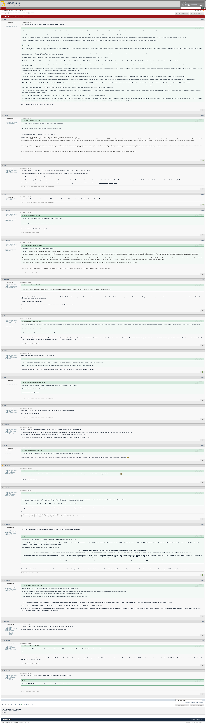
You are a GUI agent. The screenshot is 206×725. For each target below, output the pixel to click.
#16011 (202, 405)
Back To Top (4, 722)
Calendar (14, 8)
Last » (32, 13)
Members (9, 8)
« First (10, 13)
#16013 (202, 445)
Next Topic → (201, 702)
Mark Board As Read (25, 722)
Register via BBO (186, 5)
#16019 (202, 640)
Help (202, 5)
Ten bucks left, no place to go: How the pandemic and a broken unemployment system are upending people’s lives (47, 410)
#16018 (202, 621)
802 (24, 13)
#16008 (202, 316)
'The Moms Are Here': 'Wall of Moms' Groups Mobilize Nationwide (39, 218)
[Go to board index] (11, 3)
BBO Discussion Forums (6, 10)
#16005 (202, 210)
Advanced (205, 8)
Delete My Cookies (17, 722)
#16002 (202, 115)
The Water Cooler (22, 10)
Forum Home (10, 722)
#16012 (202, 424)
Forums (3, 8)
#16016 (202, 524)
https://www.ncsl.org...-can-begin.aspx (108, 183)
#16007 (202, 279)
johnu (5, 350)
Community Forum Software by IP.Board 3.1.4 (195, 722)
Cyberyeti (7, 465)
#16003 (202, 165)
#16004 (202, 194)
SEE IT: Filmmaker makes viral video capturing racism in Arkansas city (37, 355)
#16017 (202, 580)
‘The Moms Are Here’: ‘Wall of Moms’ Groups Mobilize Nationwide (39, 24)
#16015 (202, 487)
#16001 (202, 19)
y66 (5, 19)
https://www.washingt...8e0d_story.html (30, 391)
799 (16, 13)
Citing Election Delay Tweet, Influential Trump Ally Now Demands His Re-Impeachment (44, 123)
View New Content (198, 10)
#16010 (202, 377)
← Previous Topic (187, 702)
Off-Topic (15, 10)
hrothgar (6, 621)
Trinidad (6, 487)
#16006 (202, 240)
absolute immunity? (67, 675)
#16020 (202, 670)
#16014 (202, 465)
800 (19, 13)
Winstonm (7, 210)
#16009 (202, 350)
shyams (6, 424)
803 (27, 13)
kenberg (6, 115)
